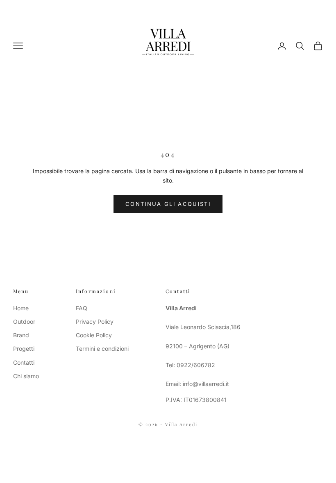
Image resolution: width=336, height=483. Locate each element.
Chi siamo (26, 375)
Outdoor (24, 321)
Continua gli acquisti (168, 204)
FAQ (81, 308)
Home (21, 308)
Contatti (23, 362)
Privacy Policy (95, 321)
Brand (21, 335)
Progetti (23, 348)
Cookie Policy (94, 335)
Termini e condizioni (102, 348)
